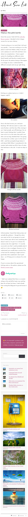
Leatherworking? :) (22, 314)
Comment (23, 333)
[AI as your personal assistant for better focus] (14, 496)
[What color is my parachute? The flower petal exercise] (14, 476)
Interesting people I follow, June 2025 (12, 447)
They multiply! (5, 314)
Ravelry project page (7, 267)
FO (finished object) (8, 307)
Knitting (18, 307)
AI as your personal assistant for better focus (14, 505)
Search (5, 353)
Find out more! (19, 345)
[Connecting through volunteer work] (14, 411)
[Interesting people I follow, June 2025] (14, 439)
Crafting (5, 305)
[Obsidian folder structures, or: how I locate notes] (14, 457)
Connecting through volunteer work (11, 429)
